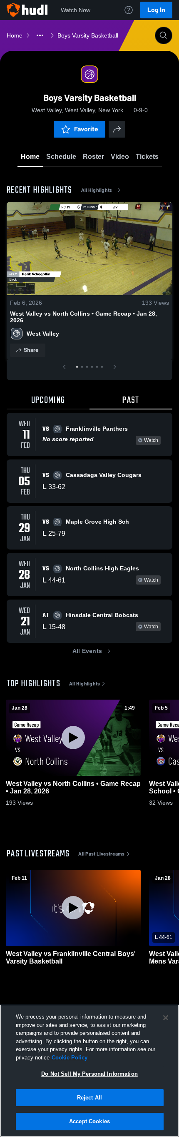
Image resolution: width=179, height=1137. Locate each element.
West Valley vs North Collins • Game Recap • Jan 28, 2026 (83, 317)
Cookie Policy (69, 1057)
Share (31, 350)
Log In (156, 9)
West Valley (43, 333)
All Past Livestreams (101, 854)
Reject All (89, 1097)
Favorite (86, 129)
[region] (89, 1070)
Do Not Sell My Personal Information (89, 1074)
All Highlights (96, 190)
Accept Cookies (89, 1121)
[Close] (166, 1018)
